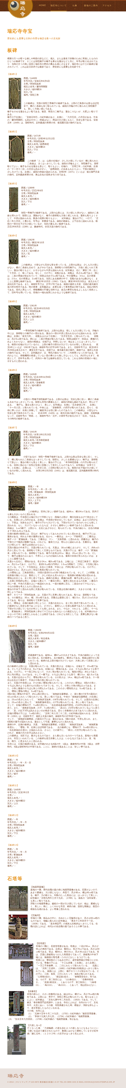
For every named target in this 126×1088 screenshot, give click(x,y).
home (42, 5)
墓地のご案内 (91, 5)
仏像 (75, 5)
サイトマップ (21, 1082)
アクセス (107, 5)
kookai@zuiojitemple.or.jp (100, 1082)
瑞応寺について (59, 5)
